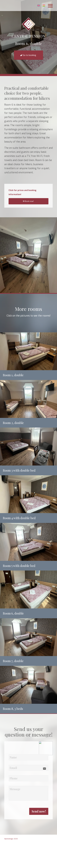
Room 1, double (13, 375)
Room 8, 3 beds (13, 709)
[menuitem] (49, 5)
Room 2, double (13, 423)
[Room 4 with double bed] (28, 494)
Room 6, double (13, 613)
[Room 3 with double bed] (28, 447)
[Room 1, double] (28, 351)
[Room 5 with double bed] (28, 542)
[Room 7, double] (28, 637)
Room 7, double (13, 661)
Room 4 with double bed (19, 518)
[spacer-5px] (23, 5)
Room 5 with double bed (19, 566)
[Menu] (49, 5)
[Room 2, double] (28, 399)
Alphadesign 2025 (11, 839)
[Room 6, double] (28, 589)
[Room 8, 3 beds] (28, 685)
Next (54, 255)
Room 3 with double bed (19, 470)
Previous (2, 255)
